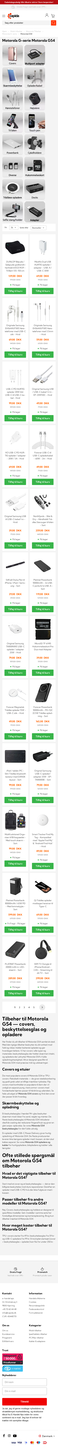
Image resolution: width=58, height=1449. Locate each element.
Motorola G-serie (9, 34)
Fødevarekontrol (36, 1309)
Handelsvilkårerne (37, 1298)
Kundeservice (8, 1334)
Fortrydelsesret (36, 1313)
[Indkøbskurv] (53, 16)
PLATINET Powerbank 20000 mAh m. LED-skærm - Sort (15, 967)
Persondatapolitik (37, 1305)
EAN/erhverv (8, 1341)
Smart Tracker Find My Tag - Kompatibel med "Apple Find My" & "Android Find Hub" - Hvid (43, 840)
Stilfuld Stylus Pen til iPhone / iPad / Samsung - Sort (15, 582)
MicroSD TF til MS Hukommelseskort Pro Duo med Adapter (42, 646)
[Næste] (41, 1007)
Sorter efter (24, 228)
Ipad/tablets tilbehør (38, 1334)
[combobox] (29, 23)
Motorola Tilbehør (33, 31)
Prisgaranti (7, 1337)
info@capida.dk (9, 1313)
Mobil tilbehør (16, 31)
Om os (5, 1330)
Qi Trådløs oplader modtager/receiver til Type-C (43, 903)
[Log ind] (47, 15)
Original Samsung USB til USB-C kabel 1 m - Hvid (15, 519)
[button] (49, 1436)
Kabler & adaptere (37, 1341)
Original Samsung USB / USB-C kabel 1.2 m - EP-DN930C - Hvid (43, 392)
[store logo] (13, 16)
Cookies (32, 1302)
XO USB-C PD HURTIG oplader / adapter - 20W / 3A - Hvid (15, 455)
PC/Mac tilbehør (36, 1337)
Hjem (4, 31)
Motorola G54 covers (28, 1093)
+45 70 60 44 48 (9, 1309)
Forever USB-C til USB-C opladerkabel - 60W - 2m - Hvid (43, 455)
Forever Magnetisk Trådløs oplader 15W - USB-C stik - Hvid (15, 710)
